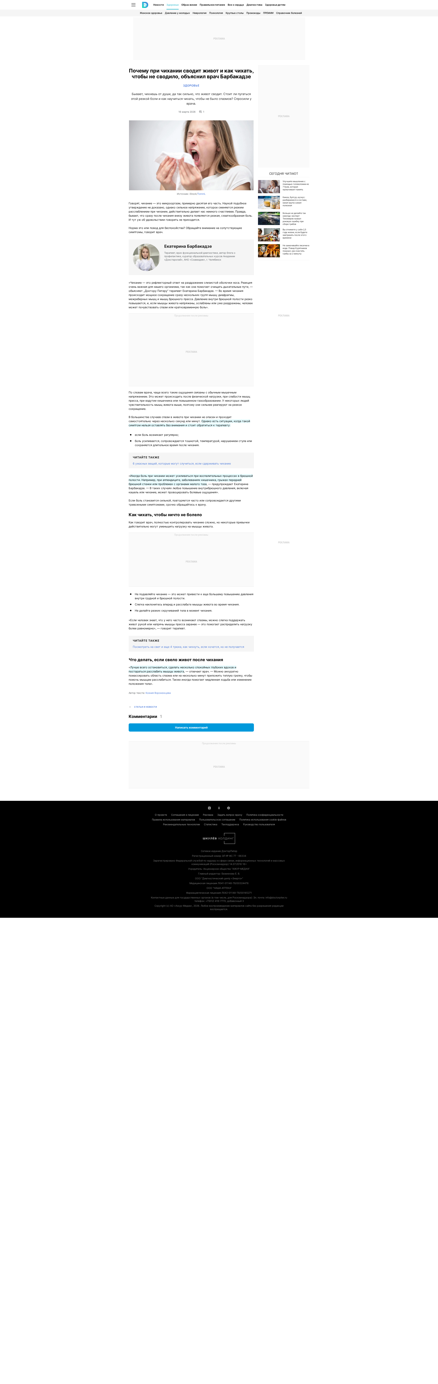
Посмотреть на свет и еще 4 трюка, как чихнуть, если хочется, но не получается (188, 646)
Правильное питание (212, 4)
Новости (158, 4)
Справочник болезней (289, 12)
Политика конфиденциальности (264, 814)
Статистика (210, 824)
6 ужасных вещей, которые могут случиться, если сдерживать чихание (182, 463)
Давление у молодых (177, 12)
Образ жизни (189, 4)
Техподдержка (230, 824)
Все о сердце (236, 4)
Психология (216, 12)
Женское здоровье (151, 12)
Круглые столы (235, 12)
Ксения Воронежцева (158, 692)
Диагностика (254, 4)
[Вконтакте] (209, 807)
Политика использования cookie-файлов (262, 819)
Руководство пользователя (259, 824)
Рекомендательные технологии (181, 824)
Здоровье (172, 4)
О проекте (161, 814)
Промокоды (253, 12)
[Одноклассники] (219, 807)
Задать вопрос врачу (229, 814)
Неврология (200, 12)
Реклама (208, 814)
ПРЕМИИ (268, 12)
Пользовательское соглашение (217, 819)
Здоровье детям (275, 4)
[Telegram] (228, 807)
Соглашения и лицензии (185, 814)
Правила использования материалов (173, 819)
